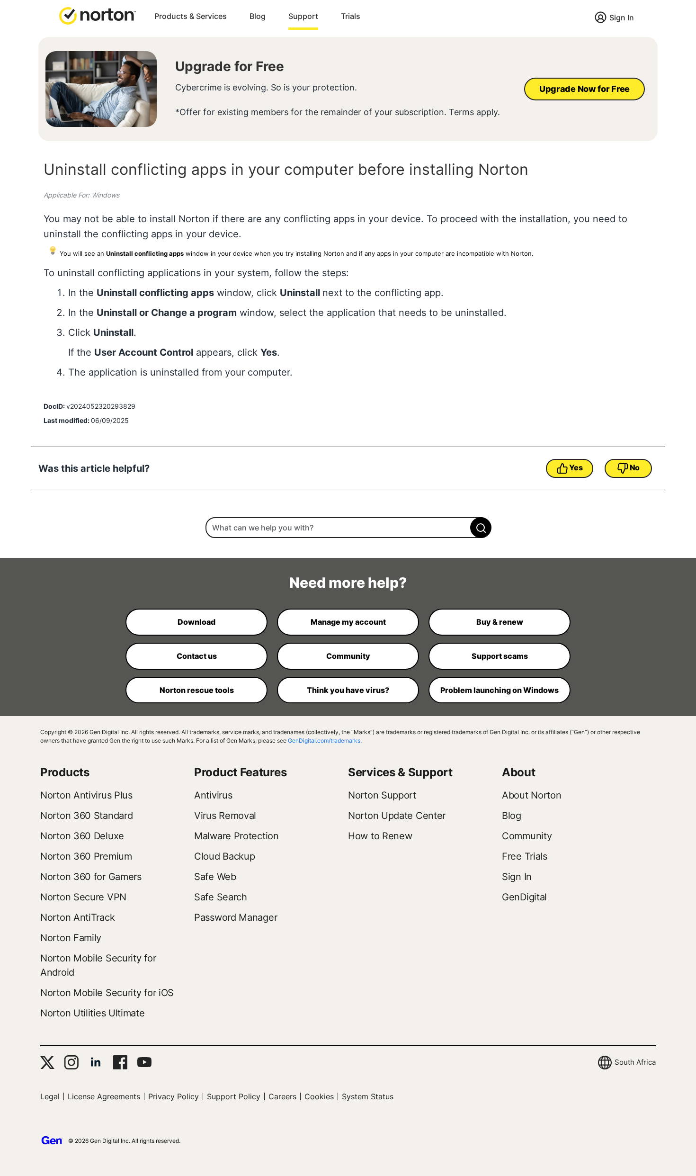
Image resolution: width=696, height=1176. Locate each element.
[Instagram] (71, 1062)
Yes (575, 467)
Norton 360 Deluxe (82, 836)
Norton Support (382, 795)
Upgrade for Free (229, 66)
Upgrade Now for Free (584, 89)
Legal (50, 1096)
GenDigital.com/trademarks (324, 740)
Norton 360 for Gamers (91, 876)
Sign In (621, 17)
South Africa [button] (635, 1062)
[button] (97, 15)
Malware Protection (236, 836)
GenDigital (524, 897)
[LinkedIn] (95, 1062)
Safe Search (220, 897)
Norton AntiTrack (77, 917)
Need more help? (348, 582)
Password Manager (235, 917)
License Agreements (104, 1096)
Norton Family (70, 937)
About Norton (531, 795)
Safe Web (215, 876)
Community (527, 836)
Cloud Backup (224, 856)
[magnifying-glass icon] (480, 527)
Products (64, 772)
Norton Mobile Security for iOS (107, 992)
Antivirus (213, 795)
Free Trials (524, 856)
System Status (367, 1096)
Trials (350, 16)
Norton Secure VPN (83, 897)
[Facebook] (120, 1062)
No (635, 467)
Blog (258, 16)
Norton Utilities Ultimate (92, 1013)
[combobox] (348, 527)
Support (303, 16)
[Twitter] (47, 1062)
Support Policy (233, 1096)
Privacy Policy (173, 1096)
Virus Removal (225, 815)
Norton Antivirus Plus (86, 795)
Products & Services (190, 16)
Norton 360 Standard (86, 815)
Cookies (319, 1096)
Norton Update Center (397, 815)
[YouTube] (144, 1062)
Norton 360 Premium (86, 856)
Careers (282, 1096)
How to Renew (380, 836)
